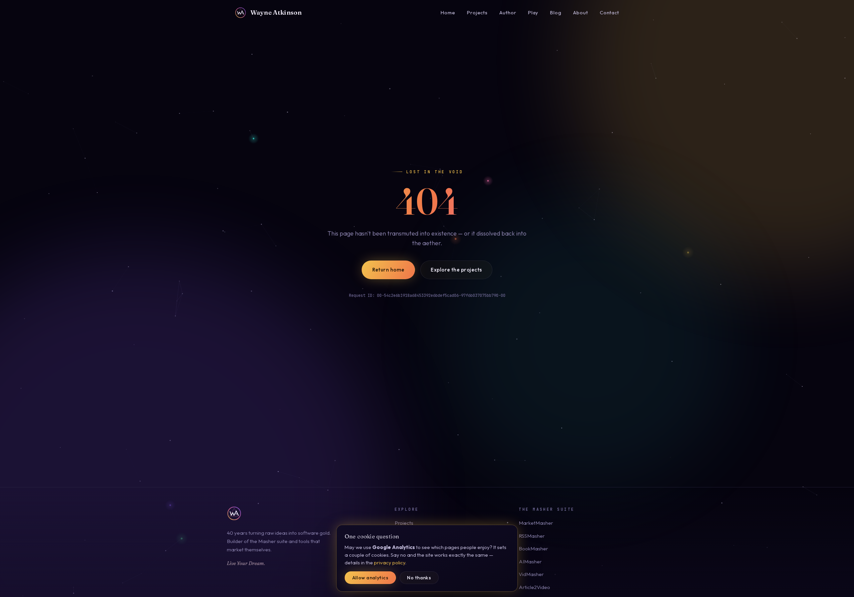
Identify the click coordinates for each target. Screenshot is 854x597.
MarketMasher (536, 523)
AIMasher (530, 561)
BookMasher (533, 548)
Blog (555, 12)
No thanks (419, 578)
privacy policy (389, 562)
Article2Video (534, 587)
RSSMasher (532, 536)
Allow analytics (370, 578)
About (580, 12)
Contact (609, 12)
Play (533, 12)
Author (507, 12)
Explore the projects (456, 270)
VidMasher (531, 574)
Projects (477, 12)
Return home (388, 270)
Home (448, 12)
